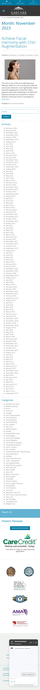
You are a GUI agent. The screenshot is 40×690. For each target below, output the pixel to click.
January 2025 (11, 158)
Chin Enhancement (16, 103)
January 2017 (11, 368)
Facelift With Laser (13, 433)
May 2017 (9, 359)
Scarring (9, 490)
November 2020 (12, 271)
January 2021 (11, 266)
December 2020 (12, 269)
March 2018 (10, 337)
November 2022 (12, 216)
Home (3, 17)
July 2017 (9, 355)
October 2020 (11, 273)
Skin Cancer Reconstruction (16, 495)
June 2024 (9, 173)
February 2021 (11, 264)
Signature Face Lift (13, 492)
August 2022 (10, 223)
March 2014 (10, 391)
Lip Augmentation (13, 463)
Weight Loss (10, 504)
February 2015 (11, 384)
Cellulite (9, 413)
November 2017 (12, 346)
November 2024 (12, 162)
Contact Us (33, 3)
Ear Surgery (10, 424)
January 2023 (11, 212)
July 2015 (9, 380)
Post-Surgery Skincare (14, 483)
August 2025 (10, 142)
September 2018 (12, 325)
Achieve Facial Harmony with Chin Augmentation (18, 42)
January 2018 (11, 341)
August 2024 (10, 169)
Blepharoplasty (12, 406)
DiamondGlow (11, 420)
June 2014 (9, 386)
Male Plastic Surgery (13, 465)
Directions (20, 3)
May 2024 (9, 176)
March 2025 (10, 153)
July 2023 (9, 198)
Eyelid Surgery (11, 429)
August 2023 (10, 196)
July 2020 (9, 280)
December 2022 (12, 214)
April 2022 (9, 232)
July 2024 (9, 171)
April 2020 (9, 282)
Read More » (6, 99)
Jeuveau (9, 456)
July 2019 (9, 303)
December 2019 (12, 291)
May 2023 (9, 203)
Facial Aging (10, 436)
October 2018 (11, 323)
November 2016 (12, 373)
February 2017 (11, 366)
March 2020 (10, 284)
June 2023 (9, 201)
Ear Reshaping (11, 422)
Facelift (8, 431)
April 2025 (9, 151)
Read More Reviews (20, 528)
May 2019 (9, 307)
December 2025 (12, 133)
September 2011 (12, 393)
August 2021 (10, 251)
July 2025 (9, 144)
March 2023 (10, 207)
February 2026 (11, 128)
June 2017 (9, 357)
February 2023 (11, 210)
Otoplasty (9, 479)
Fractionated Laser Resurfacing (18, 452)
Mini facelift (10, 470)
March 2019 (10, 312)
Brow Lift (9, 411)
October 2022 (11, 219)
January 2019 (11, 316)
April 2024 (9, 178)
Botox (8, 409)
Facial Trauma (11, 447)
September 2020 (12, 275)
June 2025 (9, 146)
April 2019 (9, 309)
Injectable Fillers (12, 454)
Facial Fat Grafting (13, 438)
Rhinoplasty (10, 486)
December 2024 (12, 160)
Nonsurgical (10, 477)
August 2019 (10, 300)
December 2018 (12, 318)
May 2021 (9, 257)
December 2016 (12, 371)
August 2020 (10, 278)
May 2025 (9, 148)
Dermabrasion (11, 418)
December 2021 (12, 241)
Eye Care (9, 427)
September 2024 (12, 167)
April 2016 (9, 375)
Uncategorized (11, 501)
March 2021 (10, 262)
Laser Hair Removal (13, 458)
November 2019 (12, 294)
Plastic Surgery (11, 481)
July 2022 (9, 226)
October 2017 (11, 348)
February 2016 (11, 377)
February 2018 (11, 339)
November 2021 (12, 244)
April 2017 (9, 362)
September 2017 (12, 350)
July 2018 (9, 330)
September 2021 (12, 248)
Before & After (7, 3)
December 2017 (12, 343)
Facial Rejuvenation (13, 445)
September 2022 (12, 221)
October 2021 (11, 246)
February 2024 (11, 182)
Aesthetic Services (12, 404)
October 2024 (11, 164)
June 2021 (9, 255)
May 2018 (9, 332)
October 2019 (11, 296)
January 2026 (11, 130)
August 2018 (10, 328)
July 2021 (9, 253)
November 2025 (12, 135)
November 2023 (12, 189)
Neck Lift (9, 472)
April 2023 (9, 205)
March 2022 (10, 235)
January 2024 (11, 185)
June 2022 (9, 228)
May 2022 (9, 230)
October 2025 (11, 137)
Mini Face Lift (11, 467)
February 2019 (11, 314)
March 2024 (10, 180)
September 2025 (12, 139)
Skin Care (9, 497)
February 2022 (11, 237)
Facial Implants (11, 440)
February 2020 (11, 287)
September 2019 (12, 298)
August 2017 (10, 352)
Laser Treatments (13, 461)
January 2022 (11, 239)
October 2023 (11, 191)
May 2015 (9, 382)
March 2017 (10, 364)
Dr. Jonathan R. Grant (31, 55)
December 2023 (12, 187)
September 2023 (12, 194)
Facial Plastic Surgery (14, 443)
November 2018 (12, 321)
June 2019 (9, 305)
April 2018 (9, 334)
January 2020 (11, 289)
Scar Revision (11, 488)
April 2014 (9, 389)
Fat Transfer (10, 449)
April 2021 (9, 260)
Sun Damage (11, 499)
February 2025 (11, 155)
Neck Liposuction (12, 474)
